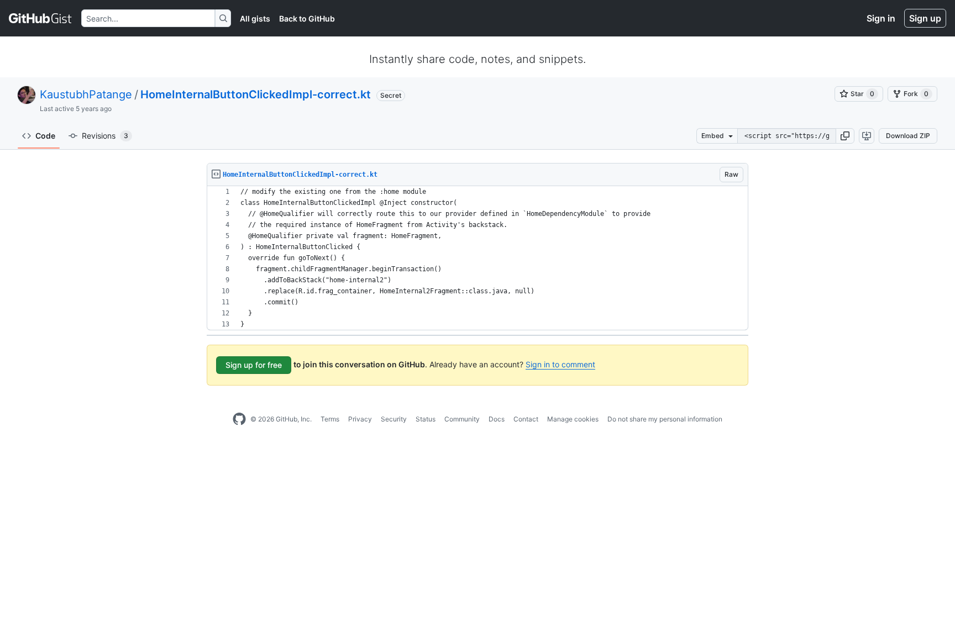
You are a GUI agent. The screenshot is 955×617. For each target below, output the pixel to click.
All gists (255, 18)
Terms (330, 419)
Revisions (105, 135)
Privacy (360, 419)
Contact (525, 419)
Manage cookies (573, 419)
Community (462, 419)
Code (45, 135)
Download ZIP (908, 135)
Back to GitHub (307, 18)
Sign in (881, 18)
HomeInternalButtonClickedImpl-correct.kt (255, 94)
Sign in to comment (560, 364)
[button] (845, 136)
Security (394, 419)
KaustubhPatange (86, 94)
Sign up (925, 18)
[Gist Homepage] (40, 18)
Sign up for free (253, 365)
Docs (497, 419)
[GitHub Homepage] (239, 419)
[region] (477, 258)
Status (425, 419)
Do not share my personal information (664, 419)
